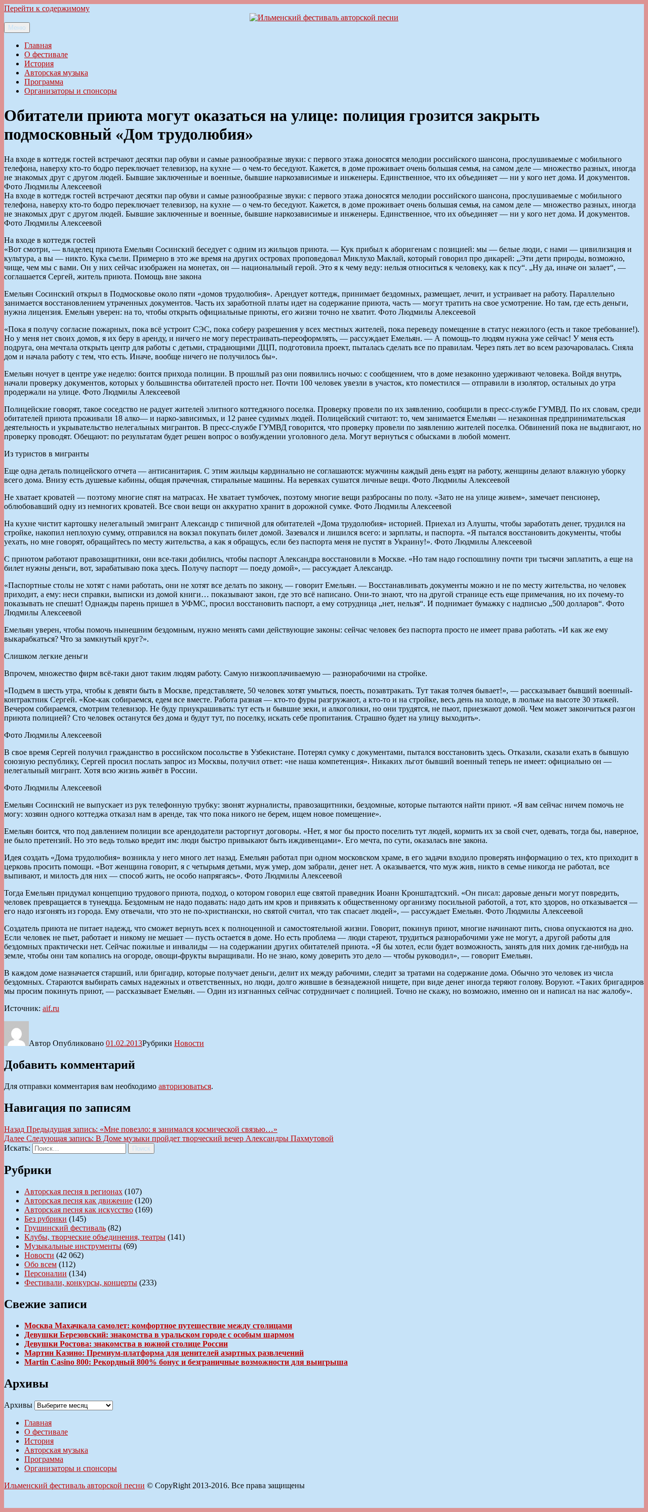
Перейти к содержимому (47, 8)
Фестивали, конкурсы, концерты (80, 1282)
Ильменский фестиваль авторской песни (74, 1485)
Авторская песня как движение (78, 1200)
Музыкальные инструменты (73, 1246)
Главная (38, 45)
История (39, 63)
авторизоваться (184, 1086)
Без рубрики (45, 1218)
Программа (43, 81)
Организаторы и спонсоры (70, 91)
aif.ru (51, 1008)
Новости (189, 1043)
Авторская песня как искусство (78, 1209)
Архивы (18, 1405)
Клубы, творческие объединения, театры (95, 1237)
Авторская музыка (56, 72)
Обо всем (40, 1264)
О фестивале (46, 54)
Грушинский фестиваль (65, 1228)
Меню (17, 27)
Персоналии (45, 1273)
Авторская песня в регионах (73, 1191)
